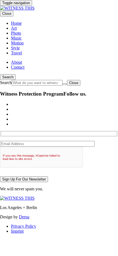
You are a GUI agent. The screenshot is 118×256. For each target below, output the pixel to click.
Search (7, 77)
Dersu (24, 217)
